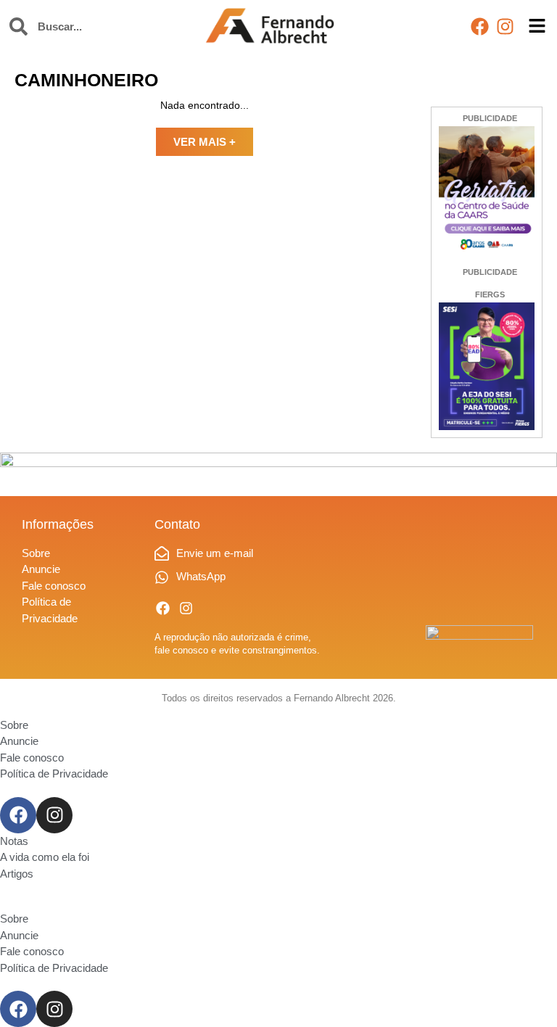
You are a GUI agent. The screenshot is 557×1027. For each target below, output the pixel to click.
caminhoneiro (86, 80)
